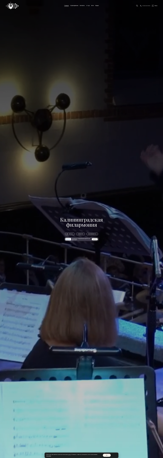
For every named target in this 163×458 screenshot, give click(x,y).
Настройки (48, 456)
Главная (66, 5)
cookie (69, 454)
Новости (80, 234)
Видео (97, 5)
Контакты (82, 5)
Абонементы (92, 234)
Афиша (71, 234)
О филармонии (74, 5)
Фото (92, 5)
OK (106, 455)
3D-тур (88, 5)
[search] (137, 6)
